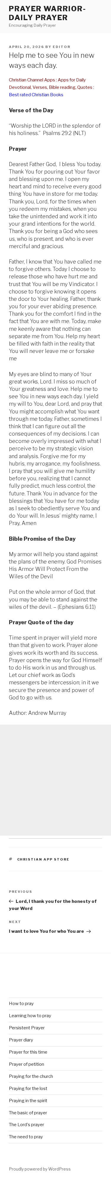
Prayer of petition (26, 1064)
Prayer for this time (28, 1052)
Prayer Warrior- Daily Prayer (47, 13)
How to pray (21, 1003)
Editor (61, 47)
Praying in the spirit (28, 1100)
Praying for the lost (28, 1088)
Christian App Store (43, 859)
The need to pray (26, 1136)
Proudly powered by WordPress (40, 1168)
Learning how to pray (30, 1015)
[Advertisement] (55, 780)
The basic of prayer (28, 1112)
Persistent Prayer (27, 1027)
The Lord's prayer (26, 1124)
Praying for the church (31, 1076)
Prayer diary (21, 1040)
